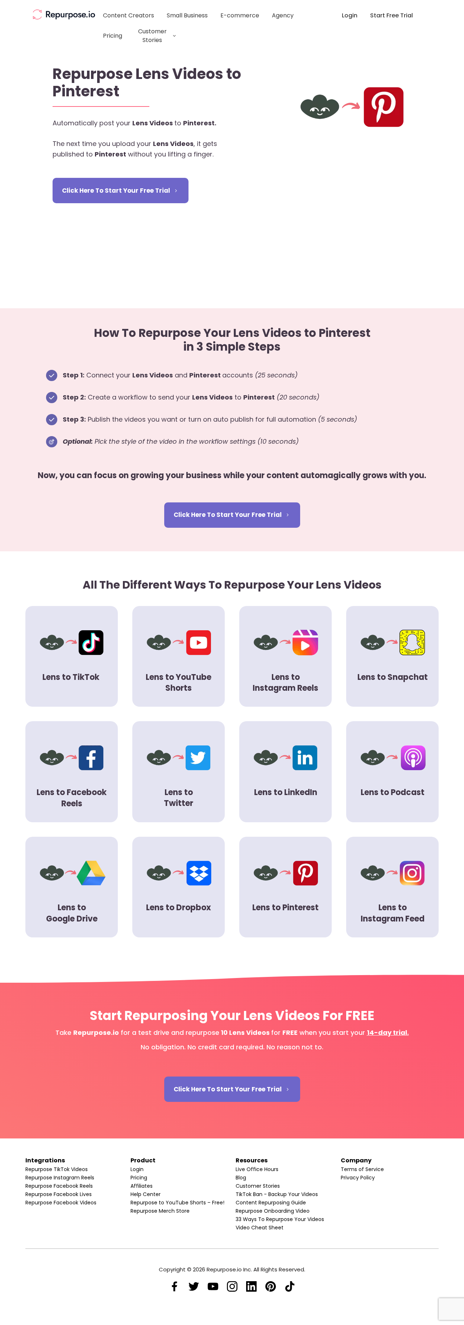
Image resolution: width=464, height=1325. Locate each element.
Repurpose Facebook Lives (58, 1194)
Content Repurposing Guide (271, 1202)
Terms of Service (362, 1169)
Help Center (145, 1194)
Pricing (138, 1177)
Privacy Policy (358, 1177)
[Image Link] (64, 14)
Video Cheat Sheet (259, 1227)
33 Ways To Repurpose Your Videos (280, 1219)
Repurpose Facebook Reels (59, 1186)
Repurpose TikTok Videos (56, 1169)
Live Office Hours (257, 1169)
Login (137, 1169)
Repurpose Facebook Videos (60, 1202)
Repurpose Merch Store (160, 1211)
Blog (241, 1177)
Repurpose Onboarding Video (273, 1211)
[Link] (175, 1286)
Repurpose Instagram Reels (59, 1177)
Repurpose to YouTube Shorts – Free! (177, 1202)
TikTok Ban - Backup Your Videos (277, 1194)
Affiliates (141, 1186)
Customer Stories (258, 1186)
